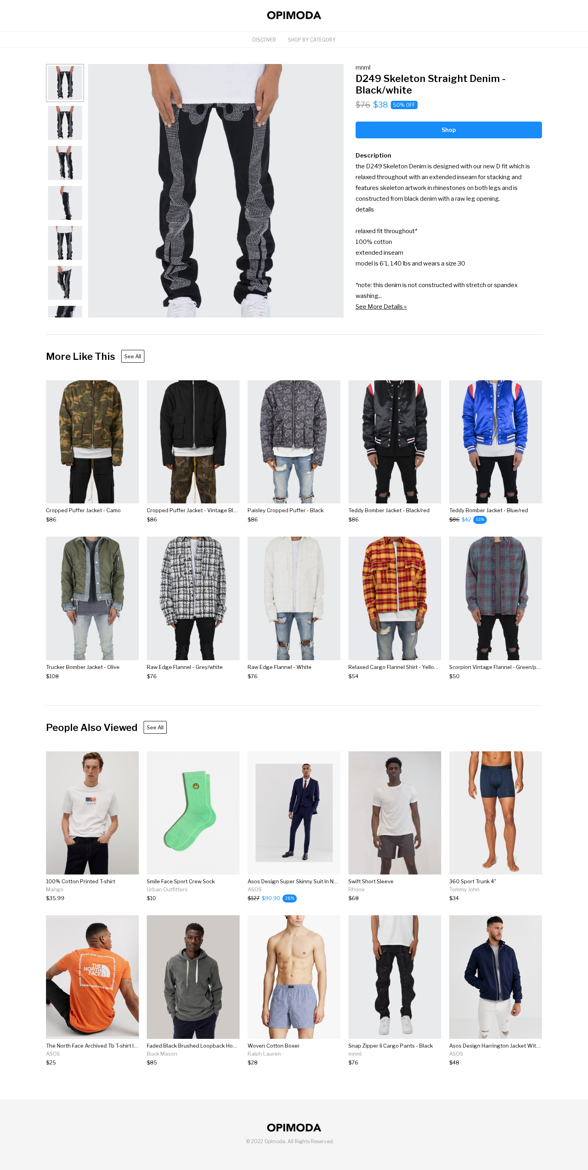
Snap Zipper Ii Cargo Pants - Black (390, 1045)
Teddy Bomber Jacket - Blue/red (488, 510)
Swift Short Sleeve (371, 881)
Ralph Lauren (264, 1053)
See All (132, 356)
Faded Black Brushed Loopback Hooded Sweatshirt (210, 1045)
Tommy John (464, 889)
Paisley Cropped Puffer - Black (286, 510)
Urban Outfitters (167, 889)
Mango (55, 889)
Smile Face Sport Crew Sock (181, 881)
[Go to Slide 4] (65, 203)
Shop (449, 129)
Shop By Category (312, 40)
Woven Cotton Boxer (274, 1045)
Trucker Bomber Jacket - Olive (83, 667)
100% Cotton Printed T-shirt (80, 881)
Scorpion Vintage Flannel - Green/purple (499, 667)
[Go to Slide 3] (65, 163)
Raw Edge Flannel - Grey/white (185, 667)
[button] (216, 190)
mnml (363, 67)
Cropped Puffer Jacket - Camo (83, 510)
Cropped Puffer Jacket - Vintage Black (194, 510)
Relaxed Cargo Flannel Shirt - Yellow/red (398, 667)
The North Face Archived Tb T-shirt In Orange (101, 1045)
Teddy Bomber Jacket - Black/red (389, 510)
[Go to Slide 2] (65, 123)
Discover (264, 40)
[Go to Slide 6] (65, 283)
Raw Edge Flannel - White (280, 667)
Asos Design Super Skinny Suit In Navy (295, 881)
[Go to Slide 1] (65, 83)
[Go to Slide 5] (65, 243)
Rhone (356, 889)
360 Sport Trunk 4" (472, 881)
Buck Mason (162, 1053)
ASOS (255, 889)
